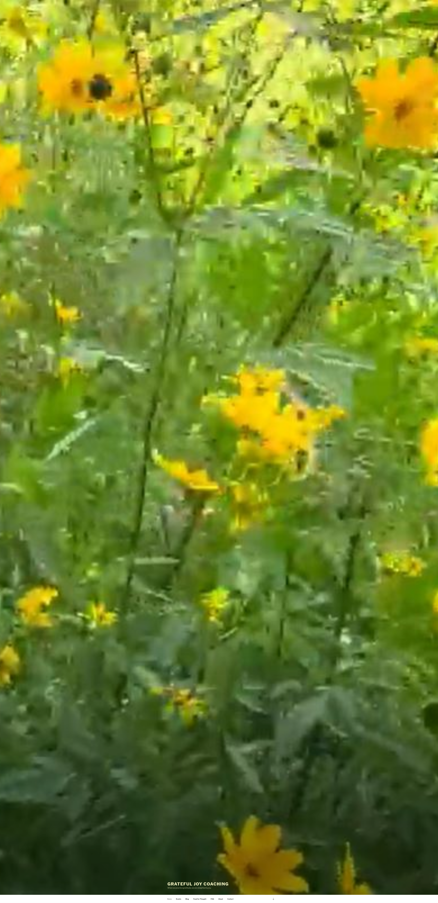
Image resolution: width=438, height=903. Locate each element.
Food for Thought (199, 899)
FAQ (212, 899)
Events (178, 899)
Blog (187, 899)
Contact (230, 899)
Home (169, 899)
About (220, 899)
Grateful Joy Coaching (198, 883)
